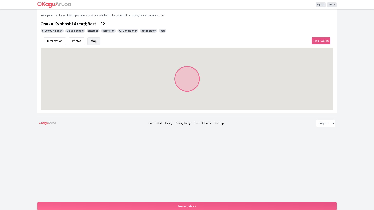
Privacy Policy (183, 123)
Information (55, 41)
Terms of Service (202, 123)
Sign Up (321, 4)
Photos (76, 41)
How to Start (155, 123)
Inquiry (169, 123)
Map (94, 41)
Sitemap (219, 123)
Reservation (321, 41)
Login (332, 4)
